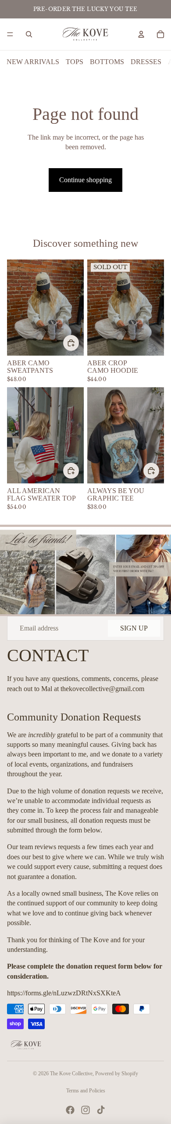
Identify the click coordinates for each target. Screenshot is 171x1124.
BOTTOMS (107, 61)
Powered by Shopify (116, 1073)
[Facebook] (70, 1110)
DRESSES (146, 61)
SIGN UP (134, 628)
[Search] (29, 34)
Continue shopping (85, 180)
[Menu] (10, 34)
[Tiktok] (101, 1110)
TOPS (74, 61)
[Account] (141, 34)
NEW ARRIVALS (33, 61)
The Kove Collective (71, 1073)
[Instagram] (85, 1110)
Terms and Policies (85, 1091)
